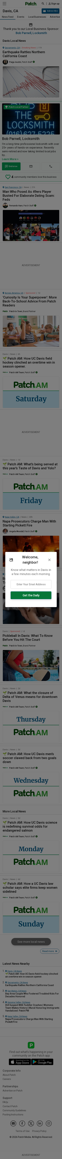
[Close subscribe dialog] (49, 560)
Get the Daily (31, 595)
